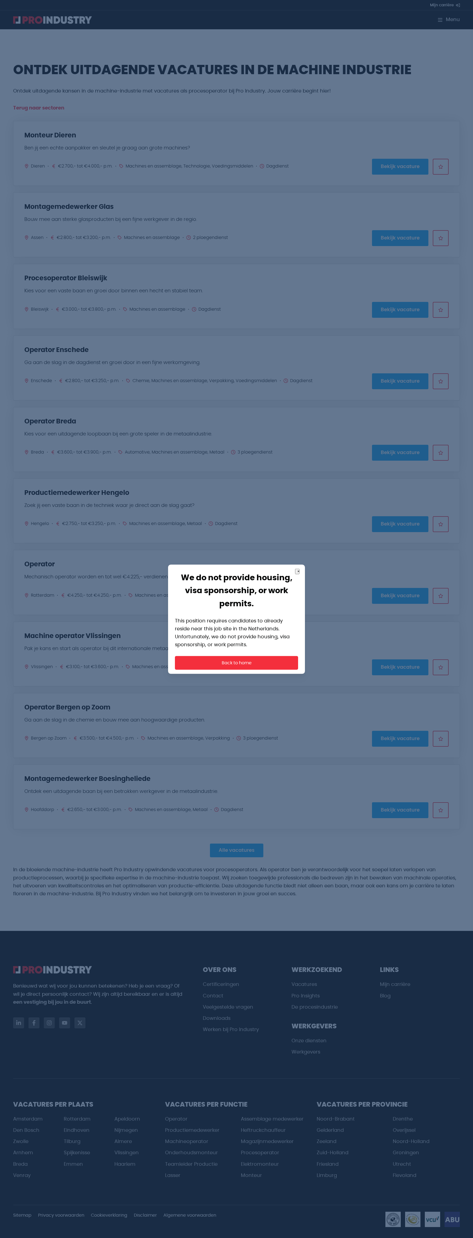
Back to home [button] (237, 662)
